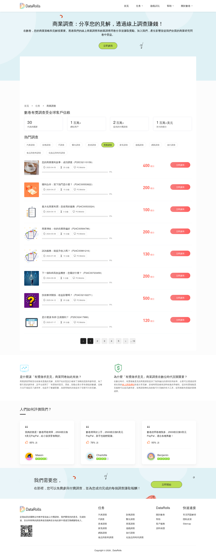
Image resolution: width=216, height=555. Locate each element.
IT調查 (61, 144)
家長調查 (124, 144)
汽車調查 (31, 144)
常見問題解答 (189, 514)
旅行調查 (171, 144)
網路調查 (155, 144)
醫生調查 (76, 144)
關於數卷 (185, 5)
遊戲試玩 (155, 5)
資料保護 (160, 528)
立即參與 (108, 45)
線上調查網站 (128, 384)
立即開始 (166, 484)
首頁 (126, 5)
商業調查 (108, 144)
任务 (138, 5)
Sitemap (187, 523)
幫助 (169, 5)
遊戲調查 (139, 144)
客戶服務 (160, 523)
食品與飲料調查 (34, 152)
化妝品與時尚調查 (57, 152)
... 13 (132, 340)
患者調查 (92, 144)
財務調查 (46, 144)
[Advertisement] (108, 82)
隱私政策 (187, 519)
